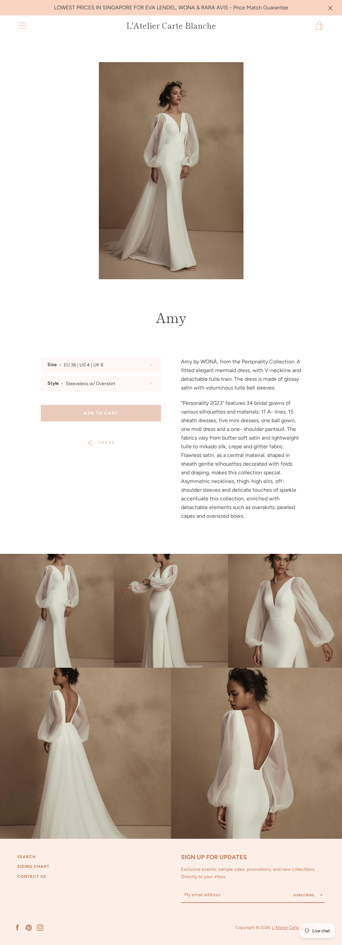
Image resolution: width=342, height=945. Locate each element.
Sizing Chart (33, 866)
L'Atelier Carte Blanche (171, 25)
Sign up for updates (214, 857)
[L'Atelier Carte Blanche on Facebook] (17, 927)
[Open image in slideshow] (171, 170)
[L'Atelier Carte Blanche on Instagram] (40, 927)
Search (26, 856)
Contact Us (31, 876)
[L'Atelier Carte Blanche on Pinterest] (28, 927)
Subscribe (304, 895)
